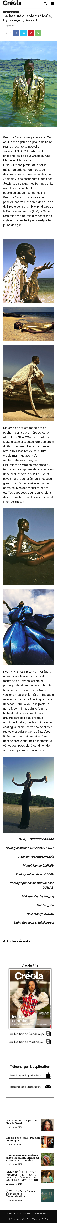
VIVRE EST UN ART (11, 12)
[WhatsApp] (38, 33)
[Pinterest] (31, 33)
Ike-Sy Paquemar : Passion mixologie (23, 1139)
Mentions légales (42, 1213)
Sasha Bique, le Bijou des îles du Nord (21, 1122)
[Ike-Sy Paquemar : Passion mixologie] (47, 1142)
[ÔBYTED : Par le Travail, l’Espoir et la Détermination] (47, 1195)
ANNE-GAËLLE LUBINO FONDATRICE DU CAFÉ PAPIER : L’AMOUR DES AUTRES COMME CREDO (22, 1176)
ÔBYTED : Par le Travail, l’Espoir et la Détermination (21, 1194)
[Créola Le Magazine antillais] (12, 3)
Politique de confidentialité (19, 1213)
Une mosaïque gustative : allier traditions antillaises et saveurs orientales (22, 1158)
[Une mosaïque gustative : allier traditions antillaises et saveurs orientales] (47, 1159)
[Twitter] (23, 33)
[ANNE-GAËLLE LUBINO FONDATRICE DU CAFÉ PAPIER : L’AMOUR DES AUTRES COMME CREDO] (47, 1176)
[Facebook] (16, 33)
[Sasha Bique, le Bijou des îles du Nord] (47, 1125)
